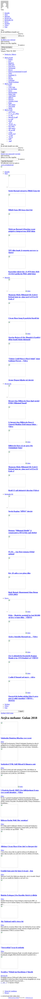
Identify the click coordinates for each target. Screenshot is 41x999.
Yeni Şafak (11, 106)
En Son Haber (12, 89)
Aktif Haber (12, 96)
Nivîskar (7, 23)
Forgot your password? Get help (10, 154)
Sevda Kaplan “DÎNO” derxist (20, 511)
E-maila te (21, 45)
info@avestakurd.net (19, 988)
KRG (10, 77)
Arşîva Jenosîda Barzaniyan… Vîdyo (23, 637)
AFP (9, 139)
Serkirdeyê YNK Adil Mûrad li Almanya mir (18, 764)
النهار (10, 141)
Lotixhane (11, 80)
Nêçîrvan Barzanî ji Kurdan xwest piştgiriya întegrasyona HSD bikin (21, 230)
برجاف (10, 123)
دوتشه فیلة (11, 128)
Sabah (10, 108)
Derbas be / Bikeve (10, 54)
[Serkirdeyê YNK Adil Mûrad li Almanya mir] (9, 760)
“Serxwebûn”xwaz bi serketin (12, 948)
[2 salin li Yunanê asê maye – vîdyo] (19, 673)
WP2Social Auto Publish (13, 997)
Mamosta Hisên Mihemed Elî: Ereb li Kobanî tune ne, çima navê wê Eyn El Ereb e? (23, 297)
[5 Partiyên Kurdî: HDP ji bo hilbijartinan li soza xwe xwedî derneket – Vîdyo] (12, 786)
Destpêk (7, 13)
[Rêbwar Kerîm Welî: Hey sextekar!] (9, 816)
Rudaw (10, 59)
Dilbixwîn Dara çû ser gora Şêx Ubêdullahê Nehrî (20, 447)
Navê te (20, 34)
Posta (10, 103)
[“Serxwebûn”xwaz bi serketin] (9, 944)
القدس (10, 135)
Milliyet (10, 97)
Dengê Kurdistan (13, 82)
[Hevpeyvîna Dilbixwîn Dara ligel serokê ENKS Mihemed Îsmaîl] (17, 397)
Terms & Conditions (11, 991)
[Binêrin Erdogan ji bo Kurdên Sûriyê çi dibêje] (9, 891)
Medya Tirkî (8, 84)
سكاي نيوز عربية (13, 113)
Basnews (11, 63)
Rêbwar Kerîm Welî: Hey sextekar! (14, 820)
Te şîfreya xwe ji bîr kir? (8, 40)
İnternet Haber (12, 92)
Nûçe (6, 15)
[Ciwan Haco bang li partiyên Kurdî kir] (17, 314)
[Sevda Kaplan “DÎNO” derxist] (17, 507)
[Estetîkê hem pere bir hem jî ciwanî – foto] (9, 867)
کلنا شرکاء (11, 130)
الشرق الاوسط (13, 117)
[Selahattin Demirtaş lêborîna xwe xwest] (9, 734)
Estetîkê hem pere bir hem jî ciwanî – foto (17, 871)
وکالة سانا (11, 126)
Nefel (10, 73)
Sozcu (10, 91)
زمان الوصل (12, 124)
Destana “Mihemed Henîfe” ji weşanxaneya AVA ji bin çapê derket (22, 532)
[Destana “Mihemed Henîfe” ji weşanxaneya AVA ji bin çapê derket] (17, 527)
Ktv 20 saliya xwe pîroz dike (19, 573)
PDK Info (11, 64)
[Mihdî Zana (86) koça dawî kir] (17, 206)
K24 (9, 61)
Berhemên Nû (9, 20)
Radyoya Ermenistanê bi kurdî (17, 71)
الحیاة (10, 121)
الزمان (10, 137)
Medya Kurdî (9, 57)
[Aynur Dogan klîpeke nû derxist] (17, 376)
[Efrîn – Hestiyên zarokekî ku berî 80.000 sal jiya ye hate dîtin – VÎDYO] (19, 611)
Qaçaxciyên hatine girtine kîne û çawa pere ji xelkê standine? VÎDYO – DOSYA (23, 698)
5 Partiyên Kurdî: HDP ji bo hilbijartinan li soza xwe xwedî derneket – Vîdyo (20, 791)
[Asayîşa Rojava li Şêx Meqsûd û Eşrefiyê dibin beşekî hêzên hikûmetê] (19, 333)
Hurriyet (10, 99)
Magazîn (7, 16)
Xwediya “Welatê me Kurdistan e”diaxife (17, 972)
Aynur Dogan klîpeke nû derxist (21, 380)
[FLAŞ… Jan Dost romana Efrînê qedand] (17, 548)
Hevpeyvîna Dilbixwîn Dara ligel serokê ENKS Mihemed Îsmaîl (23, 402)
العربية (10, 115)
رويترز (10, 132)
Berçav (10, 70)
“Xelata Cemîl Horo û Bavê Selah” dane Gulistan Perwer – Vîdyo (24, 360)
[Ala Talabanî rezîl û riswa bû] (9, 917)
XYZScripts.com (29, 997)
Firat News (11, 66)
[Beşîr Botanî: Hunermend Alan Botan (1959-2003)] (17, 588)
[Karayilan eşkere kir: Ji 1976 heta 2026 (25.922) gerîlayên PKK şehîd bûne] (17, 268)
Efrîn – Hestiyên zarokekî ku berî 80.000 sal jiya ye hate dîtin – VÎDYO (24, 616)
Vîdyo (6, 25)
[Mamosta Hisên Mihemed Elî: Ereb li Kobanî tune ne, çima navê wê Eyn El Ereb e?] (19, 291)
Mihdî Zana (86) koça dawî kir (20, 210)
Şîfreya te (21, 36)
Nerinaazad (11, 68)
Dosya (6, 22)
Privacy (7, 993)
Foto (6, 27)
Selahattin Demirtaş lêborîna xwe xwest (16, 738)
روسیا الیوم (12, 112)
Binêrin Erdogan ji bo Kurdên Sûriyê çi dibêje (19, 895)
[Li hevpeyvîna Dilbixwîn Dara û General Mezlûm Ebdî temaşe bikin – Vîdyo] (17, 418)
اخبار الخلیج (12, 134)
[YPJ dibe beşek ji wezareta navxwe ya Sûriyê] (17, 246)
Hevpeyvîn (8, 18)
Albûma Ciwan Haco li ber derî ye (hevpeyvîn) (19, 846)
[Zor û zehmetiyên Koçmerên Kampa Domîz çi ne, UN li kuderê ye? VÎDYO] (19, 652)
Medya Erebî (8, 110)
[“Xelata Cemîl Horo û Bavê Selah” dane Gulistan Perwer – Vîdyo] (17, 355)
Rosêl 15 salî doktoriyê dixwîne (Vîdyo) (23, 490)
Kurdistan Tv (12, 75)
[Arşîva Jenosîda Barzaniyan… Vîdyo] (19, 633)
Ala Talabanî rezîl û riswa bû (12, 921)
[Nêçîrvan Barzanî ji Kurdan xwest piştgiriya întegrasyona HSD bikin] (17, 225)
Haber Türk (11, 94)
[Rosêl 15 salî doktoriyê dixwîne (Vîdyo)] (17, 486)
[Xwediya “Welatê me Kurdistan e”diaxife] (9, 968)
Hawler (10, 78)
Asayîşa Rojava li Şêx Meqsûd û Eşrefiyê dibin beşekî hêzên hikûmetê (24, 338)
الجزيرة (10, 119)
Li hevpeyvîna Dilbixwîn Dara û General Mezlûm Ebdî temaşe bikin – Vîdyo (22, 424)
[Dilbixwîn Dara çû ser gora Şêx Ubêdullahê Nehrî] (19, 442)
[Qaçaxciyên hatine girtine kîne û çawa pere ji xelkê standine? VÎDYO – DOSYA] (19, 692)
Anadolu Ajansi (13, 101)
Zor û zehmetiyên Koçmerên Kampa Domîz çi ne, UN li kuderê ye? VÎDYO (23, 657)
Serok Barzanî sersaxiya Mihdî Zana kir (24, 191)
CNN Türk (11, 87)
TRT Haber (11, 104)
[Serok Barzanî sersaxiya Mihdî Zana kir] (17, 187)
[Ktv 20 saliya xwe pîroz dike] (17, 569)
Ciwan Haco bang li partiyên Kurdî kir (23, 318)
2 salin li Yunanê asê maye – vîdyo (21, 677)
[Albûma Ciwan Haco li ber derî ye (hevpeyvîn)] (9, 843)
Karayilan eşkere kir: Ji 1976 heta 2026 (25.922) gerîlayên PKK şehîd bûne (23, 273)
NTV (10, 85)
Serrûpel (3, 713)
